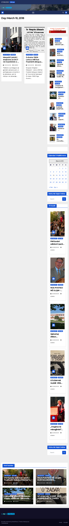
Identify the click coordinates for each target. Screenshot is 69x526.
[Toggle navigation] (33, 12)
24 (66, 179)
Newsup (25, 521)
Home (60, 522)
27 (53, 182)
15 (59, 175)
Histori (36, 54)
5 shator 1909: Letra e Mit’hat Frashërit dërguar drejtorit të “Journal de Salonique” (34, 63)
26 (50, 182)
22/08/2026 (55, 432)
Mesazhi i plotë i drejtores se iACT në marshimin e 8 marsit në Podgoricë (11, 61)
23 (62, 179)
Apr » (55, 187)
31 (65, 182)
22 (59, 179)
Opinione (13, 54)
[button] (63, 12)
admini (16, 65)
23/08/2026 (55, 340)
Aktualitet (6, 54)
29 (60, 182)
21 (56, 179)
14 (56, 175)
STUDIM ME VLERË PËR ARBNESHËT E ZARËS (61, 77)
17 (65, 175)
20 (53, 179)
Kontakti (66, 522)
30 (63, 182)
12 (50, 175)
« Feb (51, 187)
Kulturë (57, 40)
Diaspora (59, 137)
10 (65, 172)
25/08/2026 (55, 247)
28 (56, 182)
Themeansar (4, 523)
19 (50, 179)
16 (62, 175)
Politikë (59, 62)
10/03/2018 (8, 65)
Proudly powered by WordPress (9, 521)
